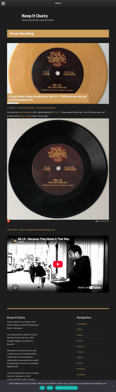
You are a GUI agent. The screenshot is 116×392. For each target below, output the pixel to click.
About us (81, 346)
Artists (80, 335)
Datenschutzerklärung (66, 388)
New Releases (50, 108)
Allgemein (40, 108)
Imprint (80, 357)
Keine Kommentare (26, 108)
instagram (81, 374)
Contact (80, 352)
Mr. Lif (55, 112)
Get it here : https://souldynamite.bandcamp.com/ (31, 229)
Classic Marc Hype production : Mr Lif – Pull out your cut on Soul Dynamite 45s (47, 98)
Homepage (81, 323)
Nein (50, 388)
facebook (81, 369)
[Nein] (112, 386)
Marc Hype (25, 115)
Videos (80, 329)
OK (42, 388)
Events (80, 340)
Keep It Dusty (35, 15)
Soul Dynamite (26, 112)
